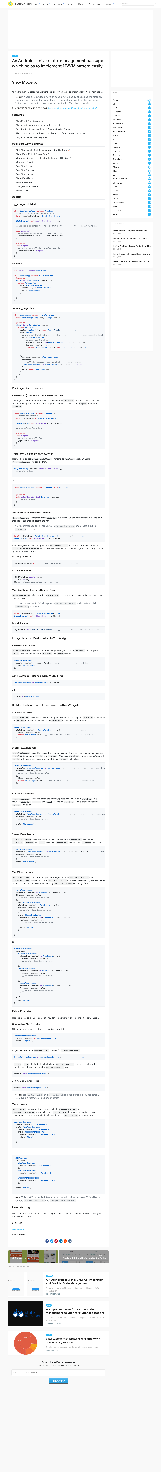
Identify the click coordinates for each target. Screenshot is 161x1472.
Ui (36, 4)
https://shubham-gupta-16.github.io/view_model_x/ (72, 108)
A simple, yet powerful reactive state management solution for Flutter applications (75, 1311)
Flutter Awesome (23, 3)
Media (45, 4)
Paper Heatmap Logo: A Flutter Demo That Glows (136, 254)
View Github (18, 1229)
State (15, 56)
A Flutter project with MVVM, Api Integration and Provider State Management (74, 1281)
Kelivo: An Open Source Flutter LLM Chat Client (135, 246)
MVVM (23, 1234)
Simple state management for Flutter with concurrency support (73, 1340)
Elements (58, 4)
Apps (108, 4)
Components (94, 4)
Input (70, 4)
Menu (80, 4)
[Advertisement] (80, 29)
